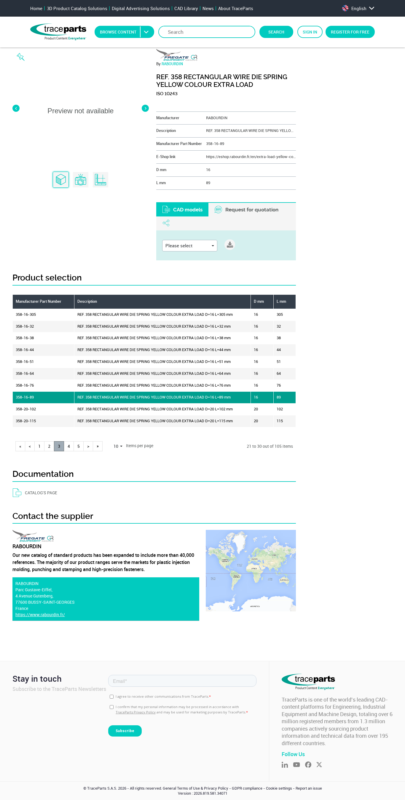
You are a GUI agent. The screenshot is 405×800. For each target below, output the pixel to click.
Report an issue (309, 788)
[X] (321, 765)
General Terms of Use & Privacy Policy (195, 788)
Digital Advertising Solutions (141, 8)
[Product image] (80, 180)
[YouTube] (299, 765)
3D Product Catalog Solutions (77, 8)
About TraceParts (235, 8)
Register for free (350, 32)
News (208, 8)
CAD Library (186, 8)
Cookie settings (279, 788)
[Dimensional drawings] (100, 180)
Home (36, 8)
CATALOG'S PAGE (41, 492)
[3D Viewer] (60, 180)
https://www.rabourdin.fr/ (40, 614)
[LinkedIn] (287, 765)
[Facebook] (310, 765)
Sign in (310, 32)
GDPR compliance (247, 788)
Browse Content (118, 32)
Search (276, 32)
